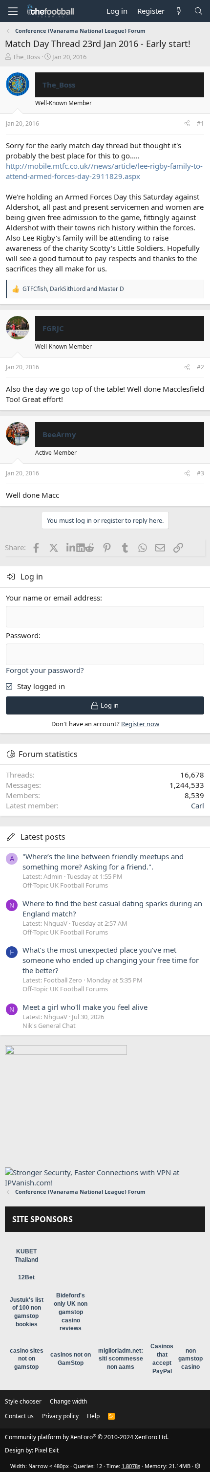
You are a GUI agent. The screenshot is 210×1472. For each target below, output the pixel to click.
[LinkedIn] (71, 547)
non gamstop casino (190, 1359)
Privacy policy (60, 1416)
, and (73, 289)
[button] (12, 11)
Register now (140, 723)
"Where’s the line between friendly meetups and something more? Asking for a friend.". (103, 861)
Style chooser (23, 1401)
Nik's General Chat (49, 1025)
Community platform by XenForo (86, 1437)
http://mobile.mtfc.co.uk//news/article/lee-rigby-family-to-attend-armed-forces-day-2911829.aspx (104, 171)
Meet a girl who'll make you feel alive (84, 1007)
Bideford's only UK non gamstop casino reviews (70, 1312)
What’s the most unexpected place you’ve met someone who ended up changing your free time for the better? (110, 960)
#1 (200, 123)
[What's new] (179, 11)
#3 (200, 473)
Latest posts (43, 836)
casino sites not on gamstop (26, 1359)
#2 (200, 367)
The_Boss (26, 56)
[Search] (198, 11)
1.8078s (131, 1466)
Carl (197, 805)
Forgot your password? (45, 670)
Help (93, 1416)
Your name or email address (53, 597)
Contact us (19, 1416)
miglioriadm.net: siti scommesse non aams (120, 1359)
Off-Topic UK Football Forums (65, 885)
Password (22, 635)
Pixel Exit (47, 1450)
